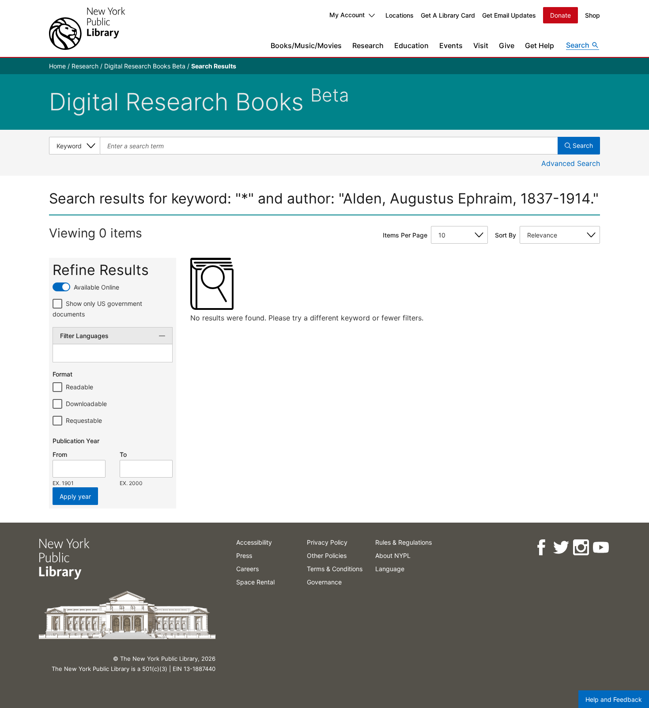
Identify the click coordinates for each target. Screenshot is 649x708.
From (60, 454)
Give (506, 45)
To (123, 454)
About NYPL (393, 555)
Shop (592, 15)
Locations (399, 15)
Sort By (505, 235)
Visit (480, 45)
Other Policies (327, 555)
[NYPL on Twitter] (560, 547)
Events (451, 45)
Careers (247, 568)
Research (368, 45)
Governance (324, 582)
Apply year (75, 496)
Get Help (539, 45)
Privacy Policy (327, 542)
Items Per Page (405, 235)
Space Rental (255, 582)
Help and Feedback (613, 699)
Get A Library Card (448, 15)
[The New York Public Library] (87, 28)
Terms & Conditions (334, 568)
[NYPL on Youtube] (600, 547)
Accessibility (254, 542)
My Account (347, 15)
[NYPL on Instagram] (580, 547)
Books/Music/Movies (306, 45)
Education (411, 45)
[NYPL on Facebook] (540, 547)
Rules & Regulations (403, 542)
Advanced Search (570, 163)
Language (389, 568)
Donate (560, 15)
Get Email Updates (509, 15)
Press (244, 555)
